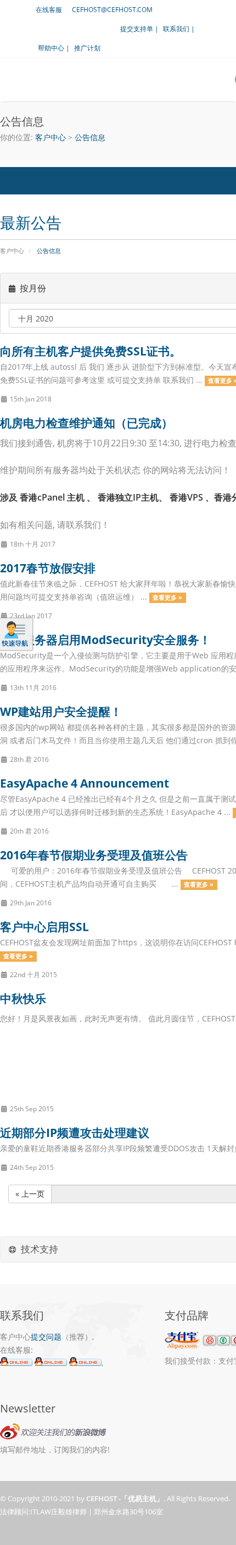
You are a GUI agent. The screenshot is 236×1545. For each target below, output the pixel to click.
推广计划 (87, 48)
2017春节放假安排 (47, 568)
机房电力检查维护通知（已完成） (86, 422)
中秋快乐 (23, 998)
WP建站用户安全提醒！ (61, 711)
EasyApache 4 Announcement (84, 783)
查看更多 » (167, 597)
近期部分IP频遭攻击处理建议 (74, 1132)
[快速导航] (15, 633)
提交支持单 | (139, 28)
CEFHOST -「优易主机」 (125, 1498)
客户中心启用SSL (44, 926)
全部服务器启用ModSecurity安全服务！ (105, 639)
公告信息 (90, 137)
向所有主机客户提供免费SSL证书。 (90, 351)
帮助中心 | (54, 48)
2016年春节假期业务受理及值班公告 (94, 855)
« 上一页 (29, 1193)
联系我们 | (179, 28)
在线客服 (49, 9)
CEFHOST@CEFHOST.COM (112, 9)
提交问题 (46, 1336)
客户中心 (50, 137)
